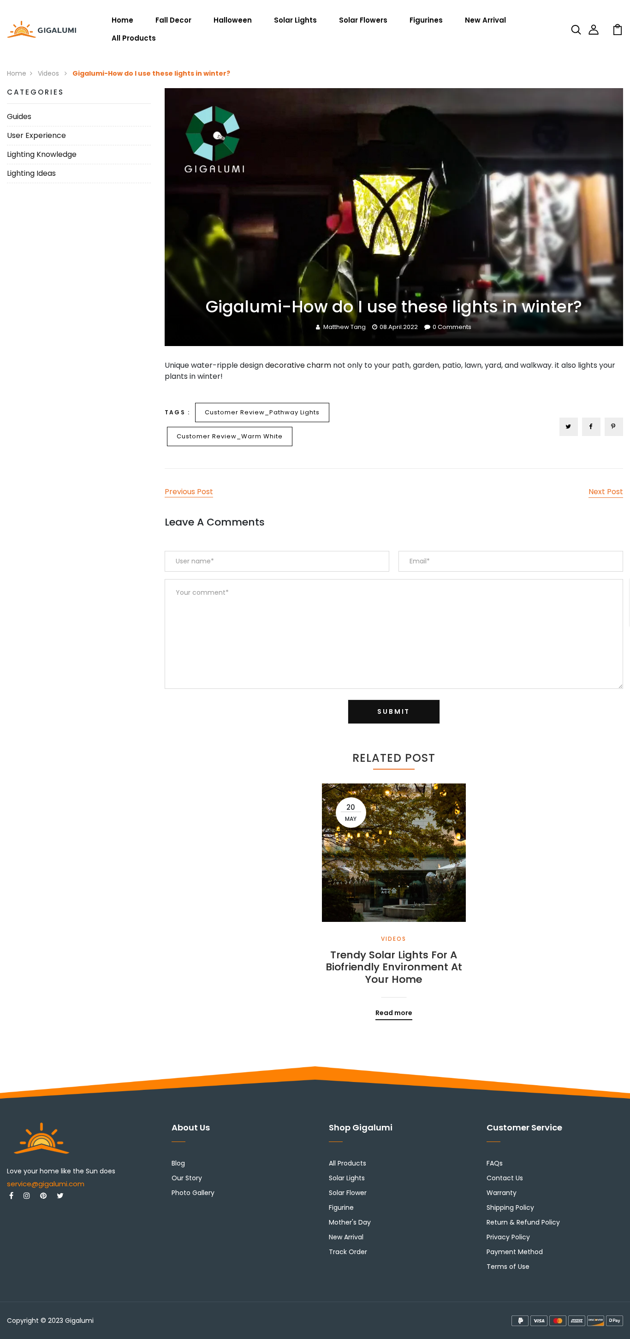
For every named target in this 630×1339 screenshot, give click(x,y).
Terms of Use (508, 1266)
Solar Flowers (363, 20)
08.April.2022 (399, 327)
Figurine (341, 1207)
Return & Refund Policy (523, 1222)
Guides (19, 116)
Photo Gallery (193, 1192)
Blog (178, 1163)
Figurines (426, 20)
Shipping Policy (510, 1207)
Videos (49, 73)
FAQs (495, 1163)
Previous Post (189, 491)
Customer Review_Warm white (230, 436)
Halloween (233, 20)
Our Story (187, 1178)
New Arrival (485, 20)
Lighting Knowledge (42, 154)
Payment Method (515, 1251)
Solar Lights (295, 20)
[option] (394, 895)
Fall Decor (173, 20)
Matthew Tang (344, 327)
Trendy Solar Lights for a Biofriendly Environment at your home (394, 967)
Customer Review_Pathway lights (262, 412)
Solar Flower (348, 1192)
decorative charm (298, 365)
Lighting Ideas (31, 173)
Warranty (502, 1192)
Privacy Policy (508, 1237)
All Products (134, 38)
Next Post (605, 491)
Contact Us (505, 1178)
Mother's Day (350, 1222)
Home (122, 20)
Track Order (348, 1251)
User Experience (36, 135)
